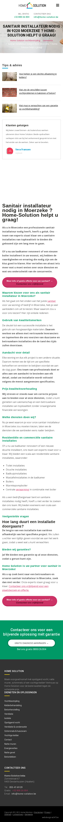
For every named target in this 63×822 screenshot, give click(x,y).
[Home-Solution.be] (31, 6)
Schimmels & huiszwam (15, 731)
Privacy (47, 812)
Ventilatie (8, 714)
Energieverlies (10, 748)
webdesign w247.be (50, 817)
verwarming (22, 489)
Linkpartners (18, 814)
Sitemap (7, 814)
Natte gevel (9, 752)
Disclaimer (38, 812)
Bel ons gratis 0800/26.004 (31, 649)
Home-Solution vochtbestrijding (25, 40)
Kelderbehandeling (13, 705)
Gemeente (48, 40)
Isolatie (7, 718)
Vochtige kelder (11, 735)
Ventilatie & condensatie (15, 727)
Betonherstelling (12, 709)
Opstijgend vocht (12, 722)
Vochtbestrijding (11, 701)
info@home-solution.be (46, 17)
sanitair (51, 301)
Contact (8, 739)
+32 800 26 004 (21, 17)
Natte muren (10, 744)
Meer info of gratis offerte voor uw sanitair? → (30, 282)
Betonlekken (10, 757)
